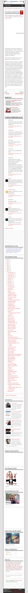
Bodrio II (9, 332)
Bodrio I (9, 334)
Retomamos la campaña (12, 295)
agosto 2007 (10, 278)
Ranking (9, 381)
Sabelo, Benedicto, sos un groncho (14, 355)
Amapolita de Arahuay (12, 294)
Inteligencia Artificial (11, 321)
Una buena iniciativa (11, 307)
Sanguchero (10, 315)
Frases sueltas (14, 403)
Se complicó (10, 298)
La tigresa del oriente (11, 292)
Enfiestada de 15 (11, 370)
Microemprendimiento (11, 358)
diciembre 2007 (11, 272)
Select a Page (7, 5)
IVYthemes (13, 591)
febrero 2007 (10, 391)
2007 (8, 271)
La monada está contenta (12, 371)
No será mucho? (11, 362)
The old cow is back (11, 324)
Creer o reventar (11, 351)
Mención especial (11, 378)
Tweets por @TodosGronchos (11, 395)
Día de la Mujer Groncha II (12, 375)
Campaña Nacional (11, 302)
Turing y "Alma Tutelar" (15, 439)
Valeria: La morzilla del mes (12, 365)
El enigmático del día (11, 305)
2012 (8, 263)
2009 (8, 268)
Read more (18, 105)
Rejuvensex (10, 367)
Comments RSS (21, 592)
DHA (9, 217)
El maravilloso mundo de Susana (12, 12)
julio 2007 (9, 279)
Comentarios (9, 554)
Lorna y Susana (10, 318)
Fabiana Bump (11, 189)
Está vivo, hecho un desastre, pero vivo (15, 338)
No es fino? (10, 345)
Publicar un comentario (9, 228)
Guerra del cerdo (11, 352)
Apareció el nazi (10, 289)
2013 (8, 262)
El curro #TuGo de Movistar (16, 411)
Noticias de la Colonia (11, 328)
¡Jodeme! (9, 291)
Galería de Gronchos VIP (12, 380)
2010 (8, 266)
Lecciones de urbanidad (12, 364)
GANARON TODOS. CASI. (16, 420)
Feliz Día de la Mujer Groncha (13, 377)
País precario (10, 288)
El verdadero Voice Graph (12, 322)
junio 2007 (10, 281)
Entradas (9, 552)
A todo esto (10, 311)
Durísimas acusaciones (12, 341)
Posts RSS (16, 592)
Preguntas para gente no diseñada (14, 308)
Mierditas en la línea (11, 319)
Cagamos (9, 374)
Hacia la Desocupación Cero (13, 337)
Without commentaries (12, 325)
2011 (8, 265)
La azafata (9, 368)
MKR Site (17, 591)
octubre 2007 (10, 275)
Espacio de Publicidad (12, 327)
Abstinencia (10, 361)
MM (9, 178)
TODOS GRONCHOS (14, 589)
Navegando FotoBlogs (12, 301)
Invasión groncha (11, 348)
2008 (8, 269)
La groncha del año (11, 389)
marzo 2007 (10, 285)
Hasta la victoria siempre (12, 331)
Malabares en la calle (11, 372)
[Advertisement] (16, 239)
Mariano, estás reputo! (12, 349)
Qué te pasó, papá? (11, 357)
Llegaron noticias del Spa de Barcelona (15, 354)
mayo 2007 (10, 282)
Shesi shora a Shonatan (12, 297)
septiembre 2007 (11, 276)
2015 (8, 259)
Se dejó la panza (11, 304)
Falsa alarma (10, 335)
